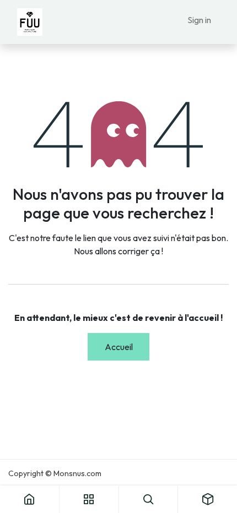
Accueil (119, 346)
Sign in (199, 19)
